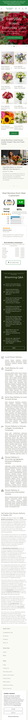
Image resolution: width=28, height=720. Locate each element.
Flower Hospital (22, 373)
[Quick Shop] (16, 8)
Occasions (5, 636)
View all (14, 133)
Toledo (25, 363)
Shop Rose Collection (14, 37)
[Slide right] (17, 186)
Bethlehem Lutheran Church (13, 485)
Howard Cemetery (22, 417)
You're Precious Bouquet (5, 108)
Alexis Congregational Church (13, 467)
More (14, 347)
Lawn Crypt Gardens (11, 421)
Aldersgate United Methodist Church (16, 466)
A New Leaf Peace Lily (20, 108)
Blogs (4, 655)
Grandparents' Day (8, 632)
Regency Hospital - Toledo (20, 388)
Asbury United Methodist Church (18, 472)
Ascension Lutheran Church (13, 474)
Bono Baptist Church (15, 486)
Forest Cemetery (9, 413)
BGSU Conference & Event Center (13, 497)
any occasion (20, 606)
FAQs (4, 665)
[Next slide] (18, 46)
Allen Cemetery (9, 402)
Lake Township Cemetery (20, 419)
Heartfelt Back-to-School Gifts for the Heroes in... (12, 168)
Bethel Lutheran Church (19, 483)
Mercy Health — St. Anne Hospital (18, 379)
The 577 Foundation (14, 505)
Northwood (19, 361)
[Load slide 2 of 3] (14, 46)
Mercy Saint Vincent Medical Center (16, 380)
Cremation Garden (18, 406)
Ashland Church (22, 475)
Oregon (25, 361)
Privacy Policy (17, 705)
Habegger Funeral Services (12, 414)
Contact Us (6, 668)
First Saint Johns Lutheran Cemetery (16, 411)
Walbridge (7, 364)
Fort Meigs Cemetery (21, 413)
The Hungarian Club (14, 506)
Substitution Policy (8, 685)
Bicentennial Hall (14, 436)
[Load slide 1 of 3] (12, 46)
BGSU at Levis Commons (16, 434)
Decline (13, 712)
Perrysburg (8, 363)
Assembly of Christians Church (13, 477)
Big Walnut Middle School (12, 441)
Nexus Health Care (10, 382)
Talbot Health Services (12, 390)
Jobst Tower (23, 374)
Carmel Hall (8, 448)
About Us (5, 642)
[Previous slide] (9, 46)
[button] (19, 8)
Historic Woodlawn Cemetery (19, 416)
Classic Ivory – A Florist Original (18, 128)
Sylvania (20, 363)
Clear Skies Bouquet (20, 68)
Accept (13, 709)
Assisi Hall (8, 433)
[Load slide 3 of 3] (16, 46)
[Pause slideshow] (26, 46)
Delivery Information (8, 675)
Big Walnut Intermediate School (18, 439)
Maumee (7, 361)
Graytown (18, 360)
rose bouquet (9, 589)
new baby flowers (14, 603)
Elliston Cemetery (22, 410)
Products (5, 639)
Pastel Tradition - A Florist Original (6, 68)
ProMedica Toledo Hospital (19, 385)
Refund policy (6, 681)
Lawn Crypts (23, 421)
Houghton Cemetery (10, 417)
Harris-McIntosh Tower (11, 374)
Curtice (7, 360)
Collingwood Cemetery (17, 405)
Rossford (14, 363)
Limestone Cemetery (11, 422)
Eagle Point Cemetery (11, 410)
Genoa (12, 360)
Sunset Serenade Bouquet (6, 88)
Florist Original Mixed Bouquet (7, 128)
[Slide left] (10, 186)
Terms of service (7, 688)
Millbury (13, 361)
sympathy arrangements (12, 591)
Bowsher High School (16, 444)
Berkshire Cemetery (21, 402)
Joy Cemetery (8, 419)
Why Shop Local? (7, 671)
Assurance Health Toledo (11, 373)
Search (5, 652)
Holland (25, 360)
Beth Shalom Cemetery (13, 403)
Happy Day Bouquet (20, 88)
